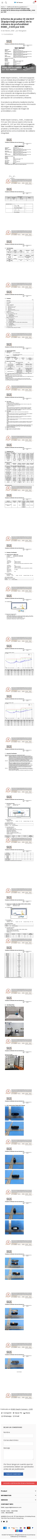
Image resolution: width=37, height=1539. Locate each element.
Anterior (6, 1419)
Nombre (6, 1432)
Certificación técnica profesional (17, 7)
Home (3, 7)
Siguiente (30, 1419)
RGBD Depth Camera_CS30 (22, 1409)
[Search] (6, 2)
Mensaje (6, 1448)
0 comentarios (8, 34)
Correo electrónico (10, 1440)
